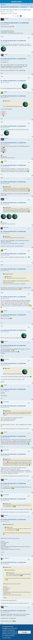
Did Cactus (7, 359)
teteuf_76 (6, 18)
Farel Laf (6, 138)
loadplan (6, 54)
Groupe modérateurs (10, 11)
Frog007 (5, 91)
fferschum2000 (6, 401)
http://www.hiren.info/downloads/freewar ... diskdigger (12, 243)
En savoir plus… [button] (6, 637)
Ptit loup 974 (6, 227)
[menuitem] (4, 5)
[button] (17, 16)
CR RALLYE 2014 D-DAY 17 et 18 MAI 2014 (15, 10)
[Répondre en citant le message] (29, 20)
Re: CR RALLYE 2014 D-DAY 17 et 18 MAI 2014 (15, 23)
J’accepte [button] (24, 632)
